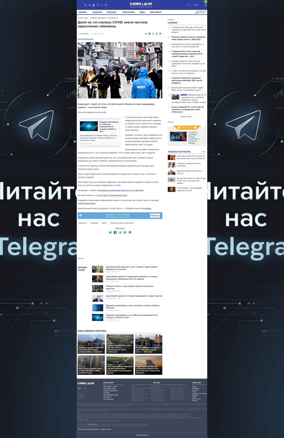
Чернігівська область (177, 399)
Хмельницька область (177, 393)
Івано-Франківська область (160, 386)
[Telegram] (89, 5)
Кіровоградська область (159, 390)
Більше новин (186, 117)
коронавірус (148, 104)
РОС (196, 5)
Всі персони (108, 399)
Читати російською (85, 39)
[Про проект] (205, 1)
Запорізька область (138, 400)
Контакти (81, 396)
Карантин (82, 223)
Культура (195, 390)
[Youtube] (93, 5)
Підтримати (156, 12)
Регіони (156, 383)
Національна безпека (199, 393)
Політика (195, 395)
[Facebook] (85, 5)
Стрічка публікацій (97, 18)
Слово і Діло (83, 18)
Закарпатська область (139, 399)
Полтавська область (158, 399)
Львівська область (157, 393)
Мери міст (107, 397)
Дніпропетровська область (140, 393)
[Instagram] (97, 5)
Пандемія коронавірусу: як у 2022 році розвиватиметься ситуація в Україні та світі (109, 126)
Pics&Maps (146, 208)
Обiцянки (97, 12)
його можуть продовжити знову (112, 195)
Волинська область (138, 392)
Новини (82, 12)
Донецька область (138, 395)
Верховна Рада (109, 389)
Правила (81, 398)
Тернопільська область (178, 388)
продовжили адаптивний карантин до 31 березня (120, 190)
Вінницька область (138, 390)
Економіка (195, 388)
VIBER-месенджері (86, 203)
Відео (142, 12)
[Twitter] (101, 5)
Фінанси (195, 400)
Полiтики (111, 12)
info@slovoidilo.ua (142, 435)
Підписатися (155, 215)
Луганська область (157, 392)
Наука (194, 392)
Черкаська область (176, 395)
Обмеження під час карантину (122, 223)
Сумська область (176, 386)
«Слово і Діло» (92, 424)
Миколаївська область (158, 395)
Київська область (157, 388)
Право (194, 397)
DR (104, 112)
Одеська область (157, 397)
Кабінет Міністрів (110, 391)
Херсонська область (177, 392)
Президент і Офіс (110, 386)
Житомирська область (139, 397)
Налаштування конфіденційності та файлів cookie (94, 429)
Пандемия (94, 223)
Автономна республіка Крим (141, 388)
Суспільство (113, 18)
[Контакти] (205, 4)
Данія (104, 223)
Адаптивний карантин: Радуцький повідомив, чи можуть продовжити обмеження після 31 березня (132, 278)
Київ (133, 386)
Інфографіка (128, 12)
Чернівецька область (177, 397)
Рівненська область (157, 400)
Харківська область (176, 390)
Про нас (81, 393)
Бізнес (194, 386)
